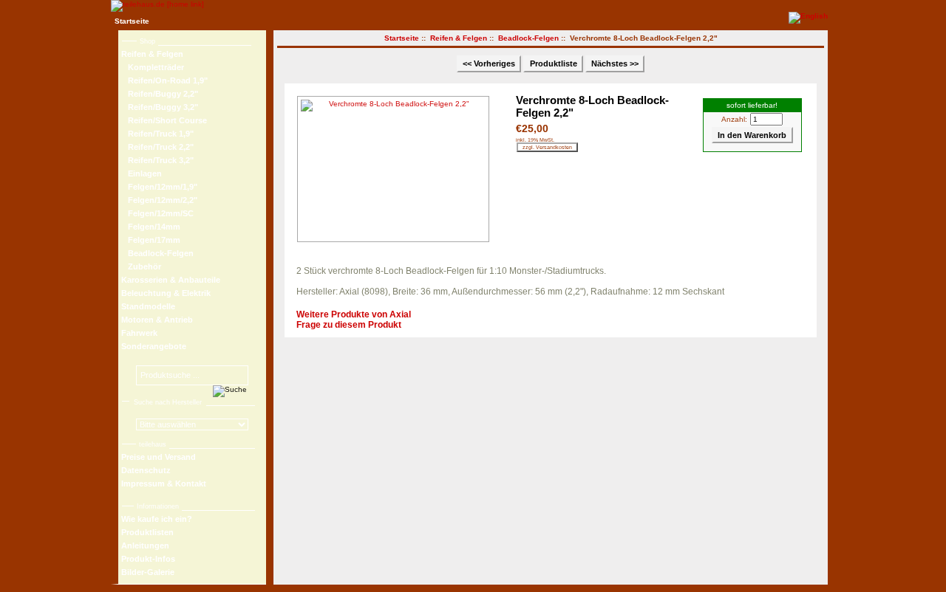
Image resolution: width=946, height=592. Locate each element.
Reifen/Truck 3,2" (157, 160)
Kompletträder (152, 67)
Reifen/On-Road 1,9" (164, 80)
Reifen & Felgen (458, 38)
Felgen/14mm (150, 226)
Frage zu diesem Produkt (348, 325)
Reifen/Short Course (164, 120)
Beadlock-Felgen (528, 38)
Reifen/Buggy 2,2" (159, 93)
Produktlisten (147, 532)
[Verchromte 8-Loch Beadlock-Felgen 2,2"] (396, 169)
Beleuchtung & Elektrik (166, 293)
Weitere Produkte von (353, 314)
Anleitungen (145, 545)
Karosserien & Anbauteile (170, 279)
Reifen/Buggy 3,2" (159, 107)
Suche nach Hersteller (168, 402)
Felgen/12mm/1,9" (159, 186)
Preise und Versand (158, 456)
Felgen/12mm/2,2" (159, 200)
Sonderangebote (153, 346)
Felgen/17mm (150, 239)
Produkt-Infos (148, 558)
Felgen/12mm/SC (157, 213)
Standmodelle (148, 306)
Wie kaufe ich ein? (156, 518)
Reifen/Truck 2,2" (157, 146)
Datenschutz (146, 470)
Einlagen (141, 173)
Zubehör (141, 266)
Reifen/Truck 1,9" (157, 133)
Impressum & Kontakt (163, 483)
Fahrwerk (139, 332)
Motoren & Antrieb (157, 319)
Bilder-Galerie (147, 572)
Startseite (132, 21)
